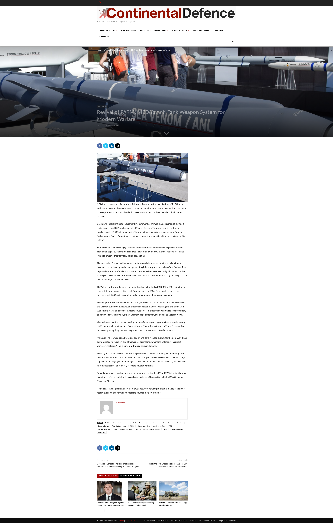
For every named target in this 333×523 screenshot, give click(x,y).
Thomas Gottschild (176, 429)
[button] (100, 3)
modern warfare (159, 426)
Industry (174, 520)
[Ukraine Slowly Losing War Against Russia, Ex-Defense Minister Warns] (111, 491)
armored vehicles (154, 423)
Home (99, 50)
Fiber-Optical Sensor (119, 426)
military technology (144, 426)
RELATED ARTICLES (108, 475)
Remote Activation (126, 429)
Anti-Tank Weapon (138, 423)
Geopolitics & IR (209, 520)
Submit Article (130, 520)
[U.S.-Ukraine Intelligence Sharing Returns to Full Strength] (142, 491)
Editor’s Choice (195, 520)
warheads (101, 432)
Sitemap (121, 520)
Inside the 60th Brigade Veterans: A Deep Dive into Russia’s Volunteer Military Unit (168, 465)
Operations (183, 520)
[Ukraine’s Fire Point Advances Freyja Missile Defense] (173, 491)
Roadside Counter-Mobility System (148, 429)
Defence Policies (149, 520)
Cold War (180, 423)
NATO (170, 426)
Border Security (168, 423)
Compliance (222, 520)
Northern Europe (104, 429)
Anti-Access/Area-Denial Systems (117, 423)
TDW (165, 429)
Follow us (232, 520)
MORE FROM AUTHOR (130, 475)
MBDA (132, 426)
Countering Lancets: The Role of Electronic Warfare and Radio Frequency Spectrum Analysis (118, 465)
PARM (115, 429)
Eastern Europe (103, 426)
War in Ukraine (109, 50)
